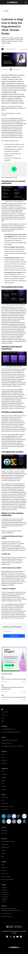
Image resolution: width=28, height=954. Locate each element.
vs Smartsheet (5, 894)
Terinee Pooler (5, 113)
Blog (2, 677)
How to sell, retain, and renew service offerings (13, 679)
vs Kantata (4, 890)
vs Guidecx (4, 887)
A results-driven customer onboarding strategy (13, 697)
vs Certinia (4, 892)
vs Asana (3, 901)
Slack (2, 424)
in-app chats (14, 424)
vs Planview (4, 896)
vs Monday (4, 899)
